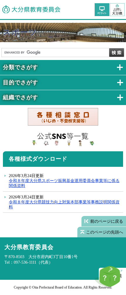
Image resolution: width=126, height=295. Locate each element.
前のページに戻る (106, 221)
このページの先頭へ (104, 232)
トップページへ (117, 9)
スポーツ (20, 32)
